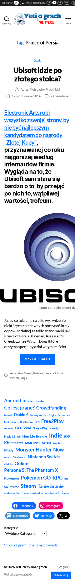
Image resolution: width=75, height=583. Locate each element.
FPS (37, 422)
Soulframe (11, 487)
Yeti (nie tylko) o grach (31, 567)
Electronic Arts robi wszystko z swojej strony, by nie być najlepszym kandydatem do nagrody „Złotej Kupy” (36, 127)
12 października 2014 (26, 96)
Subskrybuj (61, 575)
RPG (57, 478)
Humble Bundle (35, 436)
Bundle (39, 401)
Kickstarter (13, 442)
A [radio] (54, 3)
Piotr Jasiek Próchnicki (45, 89)
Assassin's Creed (21, 373)
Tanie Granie (51, 486)
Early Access (64, 415)
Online (21, 463)
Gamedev (9, 428)
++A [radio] (67, 3)
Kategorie (11, 528)
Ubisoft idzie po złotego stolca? (37, 74)
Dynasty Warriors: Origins (43, 415)
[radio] (16, 3)
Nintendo (19, 457)
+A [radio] (60, 3)
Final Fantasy (26, 422)
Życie (65, 493)
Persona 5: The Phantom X (31, 470)
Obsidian (8, 464)
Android (12, 400)
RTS (66, 478)
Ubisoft (60, 373)
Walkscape (9, 493)
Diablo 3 (8, 415)
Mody (9, 450)
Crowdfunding (51, 408)
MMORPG (32, 443)
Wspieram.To (52, 493)
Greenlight (54, 428)
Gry (37, 59)
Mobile (56, 443)
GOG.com (23, 428)
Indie (55, 435)
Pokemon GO (36, 477)
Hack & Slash (12, 436)
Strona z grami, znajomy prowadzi (31, 545)
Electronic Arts (11, 422)
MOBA (46, 443)
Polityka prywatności (18, 574)
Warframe (22, 493)
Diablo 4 (21, 414)
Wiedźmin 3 (36, 493)
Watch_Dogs (18, 378)
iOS (67, 436)
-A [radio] (49, 3)
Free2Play (52, 421)
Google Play (40, 428)
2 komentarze (60, 96)
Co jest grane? (19, 408)
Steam (28, 485)
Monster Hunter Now (39, 449)
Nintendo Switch (44, 456)
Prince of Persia (43, 373)
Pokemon (11, 478)
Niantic (7, 457)
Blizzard (28, 401)
